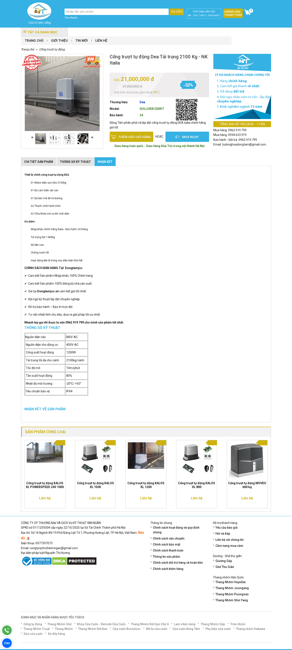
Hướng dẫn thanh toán (233, 13)
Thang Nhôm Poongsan (232, 594)
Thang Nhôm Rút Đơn (92, 629)
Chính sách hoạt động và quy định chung (176, 530)
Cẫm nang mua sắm (229, 545)
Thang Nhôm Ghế (59, 624)
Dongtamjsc (74, 268)
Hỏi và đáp (222, 533)
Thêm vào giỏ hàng (134, 137)
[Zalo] (7, 643)
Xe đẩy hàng (56, 633)
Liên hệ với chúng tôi (229, 539)
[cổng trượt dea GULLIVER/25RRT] (42, 138)
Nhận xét (105, 161)
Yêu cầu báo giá (226, 527)
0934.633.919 (237, 135)
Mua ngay (190, 137)
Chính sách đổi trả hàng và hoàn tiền (178, 562)
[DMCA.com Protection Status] (74, 560)
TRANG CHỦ (34, 41)
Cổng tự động (33, 624)
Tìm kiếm (177, 11)
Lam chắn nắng (184, 624)
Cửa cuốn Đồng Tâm (186, 629)
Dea (142, 102)
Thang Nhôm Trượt (37, 629)
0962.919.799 (237, 130)
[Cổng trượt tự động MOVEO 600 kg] (247, 460)
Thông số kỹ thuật (75, 161)
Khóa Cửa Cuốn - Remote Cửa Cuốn (101, 624)
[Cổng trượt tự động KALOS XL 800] (196, 459)
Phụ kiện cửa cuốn (218, 629)
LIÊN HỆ (101, 41)
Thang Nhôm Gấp (213, 624)
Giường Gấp (223, 561)
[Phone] (7, 630)
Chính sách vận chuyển (168, 538)
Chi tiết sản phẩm (38, 161)
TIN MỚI (81, 41)
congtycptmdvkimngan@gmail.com (54, 548)
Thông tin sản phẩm (166, 556)
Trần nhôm (237, 624)
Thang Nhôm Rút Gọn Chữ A (150, 624)
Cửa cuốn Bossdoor (127, 629)
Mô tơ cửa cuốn (156, 629)
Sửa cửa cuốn (33, 633)
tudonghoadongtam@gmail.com (244, 144)
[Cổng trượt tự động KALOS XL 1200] (146, 455)
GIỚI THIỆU (59, 41)
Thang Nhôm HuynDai (230, 582)
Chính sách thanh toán (168, 550)
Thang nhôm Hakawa (250, 629)
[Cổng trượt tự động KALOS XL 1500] (95, 459)
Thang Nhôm (64, 629)
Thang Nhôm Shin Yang (231, 600)
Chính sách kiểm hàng (168, 569)
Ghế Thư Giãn (224, 567)
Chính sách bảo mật (166, 544)
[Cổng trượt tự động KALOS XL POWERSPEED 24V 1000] (45, 452)
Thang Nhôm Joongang (232, 588)
